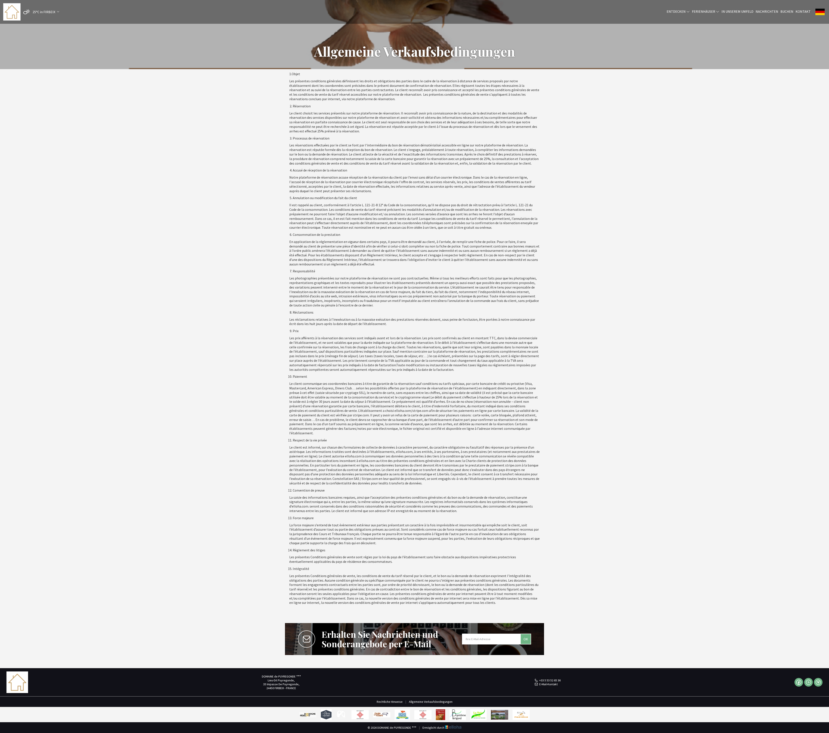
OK (526, 639)
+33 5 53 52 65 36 (550, 680)
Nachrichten (767, 11)
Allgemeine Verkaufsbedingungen (430, 702)
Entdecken (676, 11)
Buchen (786, 11)
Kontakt (803, 11)
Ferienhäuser (704, 11)
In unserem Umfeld (737, 11)
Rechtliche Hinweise (390, 702)
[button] (40, 12)
